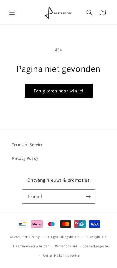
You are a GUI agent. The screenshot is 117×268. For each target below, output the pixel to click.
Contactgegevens (96, 246)
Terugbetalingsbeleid (63, 237)
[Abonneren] (88, 196)
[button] (12, 12)
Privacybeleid (96, 237)
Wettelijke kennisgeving (61, 255)
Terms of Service (28, 144)
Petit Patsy (31, 237)
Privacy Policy (25, 158)
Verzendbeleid (66, 246)
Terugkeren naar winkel (59, 91)
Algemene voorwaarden (31, 246)
